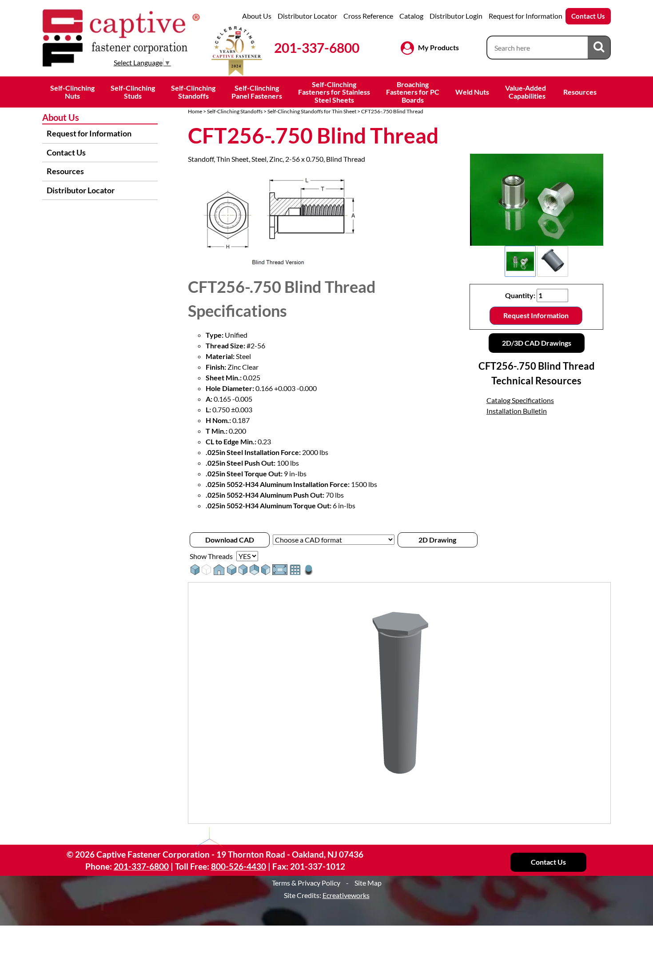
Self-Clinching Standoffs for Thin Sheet (311, 111)
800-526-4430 (238, 866)
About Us (256, 16)
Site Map (368, 882)
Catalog (411, 16)
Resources (580, 92)
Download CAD (229, 539)
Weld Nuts (472, 92)
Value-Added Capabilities (526, 92)
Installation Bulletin (516, 411)
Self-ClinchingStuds (133, 92)
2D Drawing (437, 539)
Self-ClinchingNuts (72, 92)
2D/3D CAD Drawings (536, 343)
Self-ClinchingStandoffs (193, 92)
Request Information (536, 315)
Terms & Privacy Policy (306, 882)
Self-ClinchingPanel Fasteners (256, 92)
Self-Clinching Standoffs (235, 111)
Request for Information (525, 16)
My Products (438, 47)
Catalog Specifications (520, 400)
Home (195, 111)
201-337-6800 (316, 48)
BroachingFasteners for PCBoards (412, 92)
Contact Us (588, 16)
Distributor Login (456, 16)
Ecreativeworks (346, 895)
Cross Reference (368, 16)
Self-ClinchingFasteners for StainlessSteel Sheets (334, 92)
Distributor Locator (307, 16)
